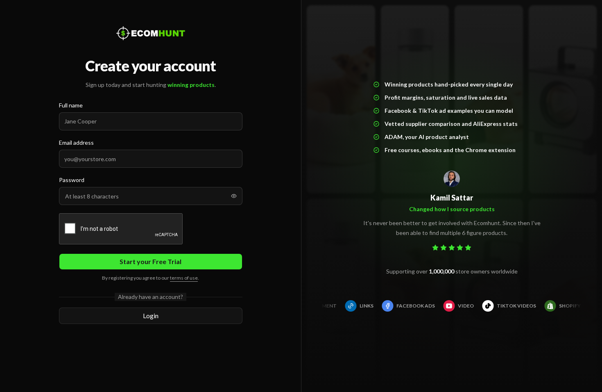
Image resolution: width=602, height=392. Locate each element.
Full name (71, 105)
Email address (76, 142)
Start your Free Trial (150, 261)
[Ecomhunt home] (150, 33)
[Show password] (234, 196)
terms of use (184, 278)
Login (150, 315)
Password (71, 179)
